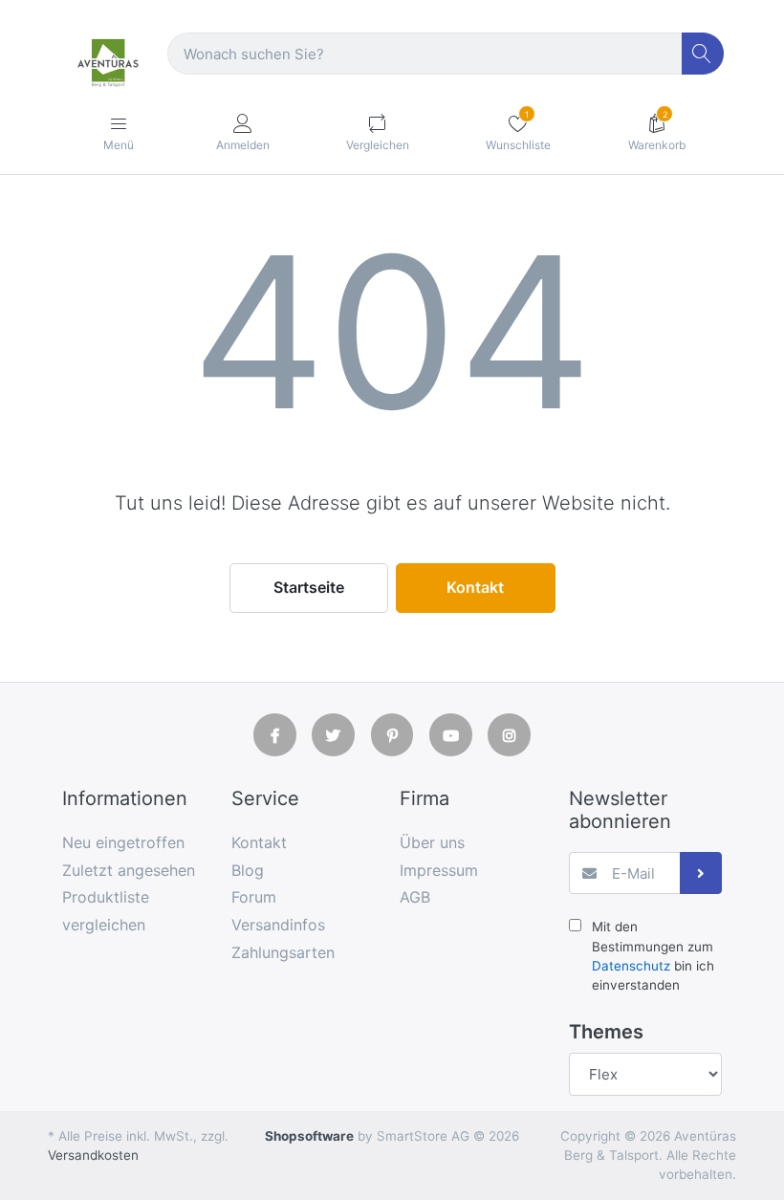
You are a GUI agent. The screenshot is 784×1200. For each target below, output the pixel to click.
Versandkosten (93, 1155)
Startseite (308, 587)
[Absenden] (701, 873)
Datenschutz (631, 965)
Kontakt (475, 587)
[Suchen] (703, 54)
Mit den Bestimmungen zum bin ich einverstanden (653, 956)
